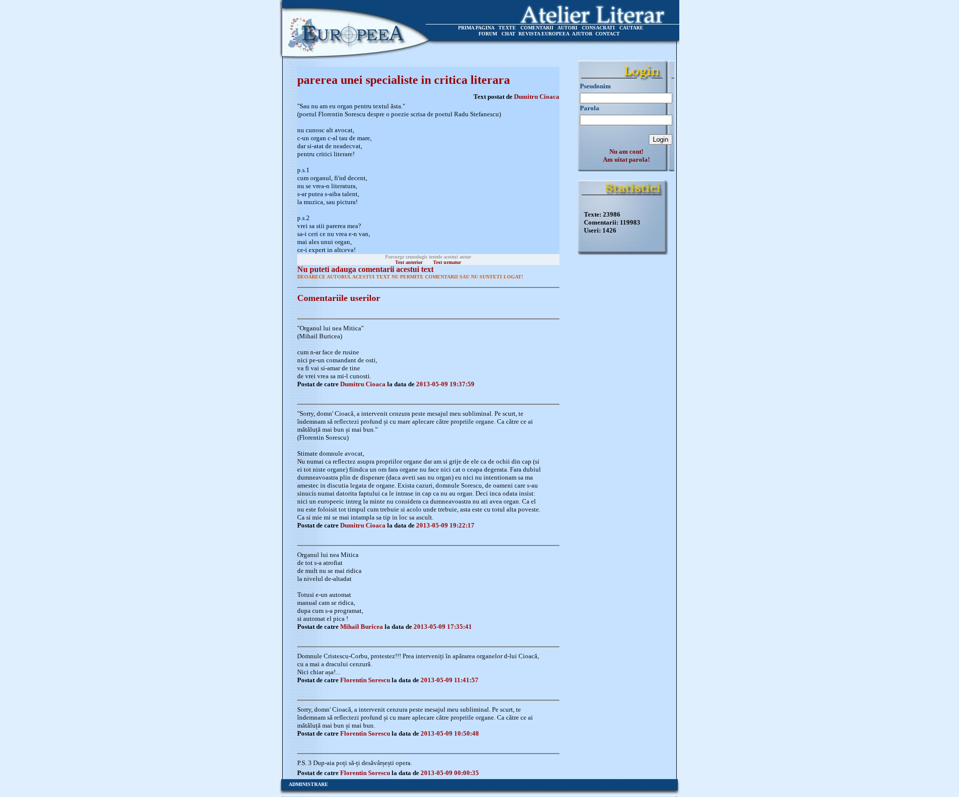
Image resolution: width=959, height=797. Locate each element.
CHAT (508, 33)
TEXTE (507, 27)
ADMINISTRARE (308, 784)
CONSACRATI (598, 27)
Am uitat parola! (626, 159)
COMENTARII (536, 27)
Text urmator (447, 262)
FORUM (488, 33)
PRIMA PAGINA (476, 27)
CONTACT (607, 33)
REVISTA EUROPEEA (543, 33)
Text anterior (409, 262)
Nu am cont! (626, 151)
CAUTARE (631, 27)
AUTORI (567, 27)
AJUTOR (582, 33)
